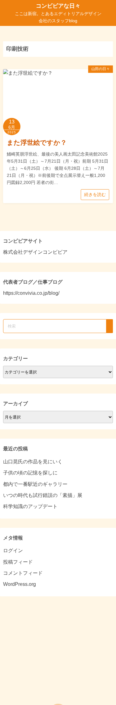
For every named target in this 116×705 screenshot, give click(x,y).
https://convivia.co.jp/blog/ (31, 293)
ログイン (13, 550)
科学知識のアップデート (30, 506)
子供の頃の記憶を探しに (30, 472)
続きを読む (95, 194)
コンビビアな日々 (58, 6)
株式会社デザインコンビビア (35, 252)
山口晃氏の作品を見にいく (32, 461)
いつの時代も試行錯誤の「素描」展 (42, 495)
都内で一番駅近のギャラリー (35, 484)
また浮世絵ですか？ (37, 142)
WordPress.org (19, 584)
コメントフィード (23, 573)
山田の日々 (100, 69)
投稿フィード (18, 562)
